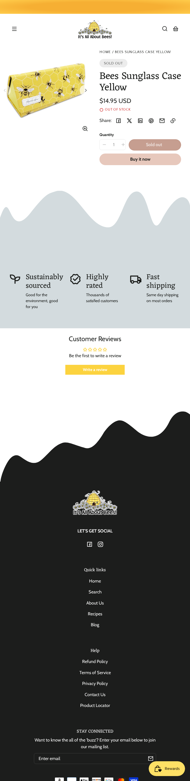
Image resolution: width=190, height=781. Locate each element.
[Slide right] (85, 90)
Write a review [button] (95, 369)
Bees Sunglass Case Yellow (143, 52)
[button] (164, 28)
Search (95, 592)
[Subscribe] (150, 758)
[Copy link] (172, 120)
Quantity (106, 134)
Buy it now (140, 159)
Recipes (95, 614)
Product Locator (95, 705)
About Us (95, 603)
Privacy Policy (95, 683)
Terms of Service (95, 672)
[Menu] (14, 28)
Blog (95, 624)
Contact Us (95, 694)
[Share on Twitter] (129, 120)
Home (105, 52)
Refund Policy (95, 661)
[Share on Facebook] (118, 120)
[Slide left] (5, 90)
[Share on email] (162, 120)
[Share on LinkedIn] (140, 120)
